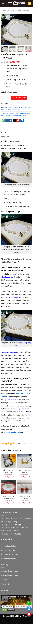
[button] (2, 3)
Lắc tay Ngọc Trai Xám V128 (8, 471)
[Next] (28, 30)
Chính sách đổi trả (8, 550)
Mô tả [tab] (3, 132)
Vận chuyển (5, 584)
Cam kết (4, 580)
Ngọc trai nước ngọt (24, 10)
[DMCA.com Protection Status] (8, 610)
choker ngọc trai (9, 113)
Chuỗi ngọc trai (12, 107)
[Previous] (4, 30)
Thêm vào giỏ (19, 98)
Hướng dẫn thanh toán (9, 576)
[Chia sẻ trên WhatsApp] (3, 120)
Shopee (7, 432)
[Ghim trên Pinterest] (18, 120)
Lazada (19, 432)
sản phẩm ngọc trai (17, 409)
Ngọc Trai (13, 10)
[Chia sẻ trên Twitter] (10, 120)
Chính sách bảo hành (9, 546)
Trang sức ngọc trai (9, 352)
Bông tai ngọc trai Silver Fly (24, 471)
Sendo (13, 432)
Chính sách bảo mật (8, 559)
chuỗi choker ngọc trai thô (18, 115)
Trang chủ (6, 10)
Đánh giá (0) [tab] (5, 136)
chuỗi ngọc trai (7, 277)
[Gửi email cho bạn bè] (14, 120)
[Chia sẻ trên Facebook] (7, 120)
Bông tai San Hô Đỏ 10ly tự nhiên (24, 497)
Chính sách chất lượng (9, 554)
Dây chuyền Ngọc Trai (24, 107)
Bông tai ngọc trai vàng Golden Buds (8, 497)
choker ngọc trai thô (20, 113)
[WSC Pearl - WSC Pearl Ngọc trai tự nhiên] (16, 3)
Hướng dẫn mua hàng (9, 571)
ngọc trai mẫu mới (11, 400)
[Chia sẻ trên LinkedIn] (22, 120)
